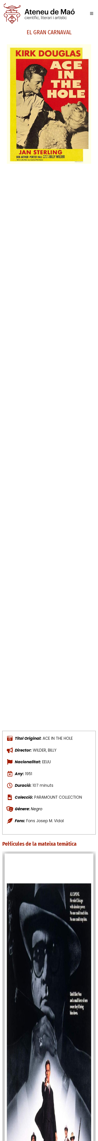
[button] (92, 13)
